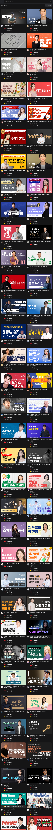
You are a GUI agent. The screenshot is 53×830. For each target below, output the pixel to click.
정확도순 (49, 5)
